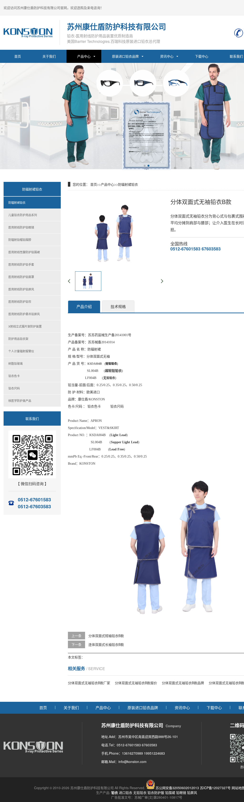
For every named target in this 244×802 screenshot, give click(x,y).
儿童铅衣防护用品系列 (22, 215)
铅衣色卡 (14, 376)
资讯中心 (166, 56)
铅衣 (114, 792)
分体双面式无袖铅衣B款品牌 (183, 682)
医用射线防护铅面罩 (21, 277)
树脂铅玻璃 (15, 363)
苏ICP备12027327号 (215, 787)
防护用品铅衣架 (18, 339)
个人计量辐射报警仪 (21, 351)
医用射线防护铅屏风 (21, 289)
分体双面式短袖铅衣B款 (106, 635)
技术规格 (118, 306)
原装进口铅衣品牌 (125, 56)
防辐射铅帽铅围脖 (19, 240)
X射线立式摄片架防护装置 (25, 326)
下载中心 (201, 56)
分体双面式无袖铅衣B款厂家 (89, 682)
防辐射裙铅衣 (16, 202)
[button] (145, 166)
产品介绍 (84, 306)
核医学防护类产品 (19, 401)
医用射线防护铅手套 (21, 264)
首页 (17, 56)
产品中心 (84, 56)
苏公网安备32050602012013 (177, 787)
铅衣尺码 (14, 388)
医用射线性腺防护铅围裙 (24, 252)
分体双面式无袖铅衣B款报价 (136, 682)
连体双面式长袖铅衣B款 (106, 644)
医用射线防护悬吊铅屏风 (24, 314)
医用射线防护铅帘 (19, 301)
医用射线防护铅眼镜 (21, 227)
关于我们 (49, 56)
